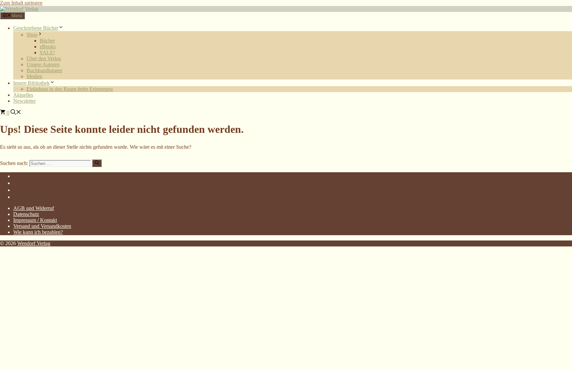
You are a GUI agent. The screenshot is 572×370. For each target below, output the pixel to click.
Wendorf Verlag (33, 243)
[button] (16, 113)
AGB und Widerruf (33, 208)
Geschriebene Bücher (35, 28)
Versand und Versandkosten (42, 226)
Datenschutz (26, 214)
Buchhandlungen (44, 70)
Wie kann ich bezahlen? (38, 232)
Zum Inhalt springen (21, 3)
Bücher (47, 40)
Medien (34, 76)
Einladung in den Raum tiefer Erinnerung (69, 89)
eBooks (48, 46)
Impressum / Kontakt (35, 220)
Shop (31, 34)
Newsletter (24, 101)
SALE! (47, 52)
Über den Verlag (43, 58)
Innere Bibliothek (31, 83)
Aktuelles (23, 95)
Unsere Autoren (43, 64)
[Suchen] (97, 163)
